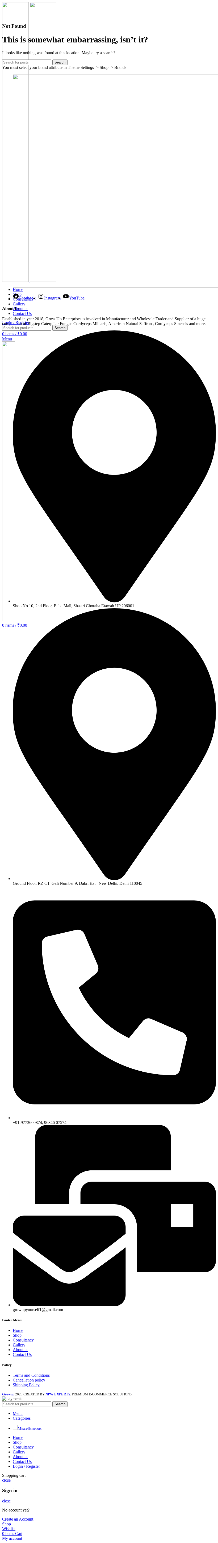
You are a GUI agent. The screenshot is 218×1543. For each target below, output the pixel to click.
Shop (17, 1335)
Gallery (19, 1345)
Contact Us (22, 1354)
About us (20, 1349)
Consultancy (23, 1340)
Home (18, 1330)
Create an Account (17, 1519)
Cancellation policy (29, 1380)
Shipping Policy (26, 1385)
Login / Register (26, 1466)
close (6, 1480)
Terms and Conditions (31, 1375)
